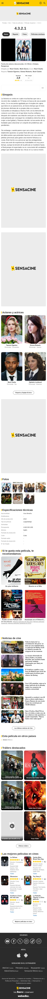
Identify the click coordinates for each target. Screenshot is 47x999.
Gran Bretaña (27, 513)
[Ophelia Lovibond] (35, 366)
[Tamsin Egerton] (11, 329)
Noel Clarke (14, 69)
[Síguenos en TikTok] (33, 941)
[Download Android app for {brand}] (27, 955)
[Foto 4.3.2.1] (6, 487)
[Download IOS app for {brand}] (20, 955)
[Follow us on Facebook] (14, 941)
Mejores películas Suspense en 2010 (19, 623)
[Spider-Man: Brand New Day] (27, 861)
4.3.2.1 (7, 740)
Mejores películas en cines (23, 921)
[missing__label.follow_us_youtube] (8, 941)
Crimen (35, 64)
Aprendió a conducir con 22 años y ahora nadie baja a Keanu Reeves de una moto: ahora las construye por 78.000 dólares (35, 701)
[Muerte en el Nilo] (35, 570)
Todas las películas (17, 23)
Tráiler (12, 873)
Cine (9, 23)
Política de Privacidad (12, 981)
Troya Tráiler (35, 838)
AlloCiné (5, 968)
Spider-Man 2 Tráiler (35, 808)
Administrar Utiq (25, 981)
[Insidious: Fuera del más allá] (4, 900)
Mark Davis (24, 69)
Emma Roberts (26, 71)
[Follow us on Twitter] (20, 941)
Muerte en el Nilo (35, 586)
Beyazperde (35, 968)
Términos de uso (38, 978)
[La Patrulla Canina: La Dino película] (27, 900)
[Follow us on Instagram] (27, 941)
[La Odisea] (4, 861)
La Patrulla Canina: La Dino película (38, 897)
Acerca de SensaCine (8, 978)
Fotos (5, 479)
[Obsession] (4, 880)
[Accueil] (21, 3)
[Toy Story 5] (27, 880)
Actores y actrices (13, 312)
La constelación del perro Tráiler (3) (12, 808)
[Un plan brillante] (11, 570)
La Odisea (13, 857)
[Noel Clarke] (11, 366)
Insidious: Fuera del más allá (16, 896)
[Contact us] (39, 941)
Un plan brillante (11, 586)
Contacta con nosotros (24, 978)
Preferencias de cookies (23, 983)
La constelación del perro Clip (12, 778)
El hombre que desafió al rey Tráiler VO (12, 838)
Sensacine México (31, 971)
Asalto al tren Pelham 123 (12, 620)
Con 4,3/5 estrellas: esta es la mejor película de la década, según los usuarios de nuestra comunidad (35, 686)
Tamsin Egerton (13, 71)
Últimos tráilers (23, 846)
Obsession (14, 876)
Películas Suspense (30, 23)
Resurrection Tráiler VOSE (35, 778)
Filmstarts (19, 968)
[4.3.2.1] (23, 50)
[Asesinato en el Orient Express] (35, 604)
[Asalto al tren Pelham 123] (11, 604)
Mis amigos (28, 75)
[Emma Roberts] (35, 329)
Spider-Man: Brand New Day (38, 858)
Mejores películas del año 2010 (23, 621)
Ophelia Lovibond (35, 382)
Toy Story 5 (37, 876)
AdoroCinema (9, 971)
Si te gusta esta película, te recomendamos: (18, 552)
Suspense (5, 66)
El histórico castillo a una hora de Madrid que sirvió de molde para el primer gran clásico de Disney (35, 672)
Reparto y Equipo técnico (23, 392)
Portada (4, 23)
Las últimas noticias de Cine (23, 728)
